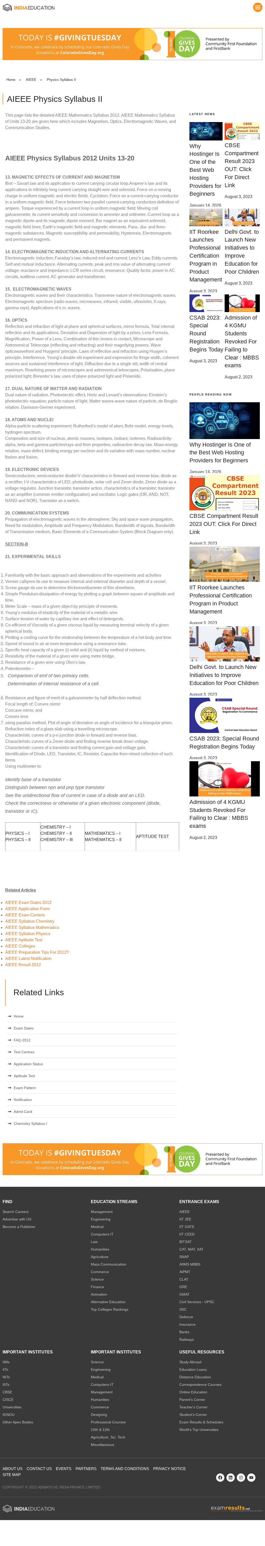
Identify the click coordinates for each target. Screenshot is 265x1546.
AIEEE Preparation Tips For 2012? (37, 952)
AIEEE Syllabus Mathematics (32, 927)
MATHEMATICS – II (103, 839)
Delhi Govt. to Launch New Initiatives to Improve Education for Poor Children (224, 675)
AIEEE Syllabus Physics (27, 933)
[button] (257, 7)
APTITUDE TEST (152, 836)
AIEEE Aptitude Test (23, 940)
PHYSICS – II (18, 839)
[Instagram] (241, 1477)
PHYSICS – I (17, 833)
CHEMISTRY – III (56, 839)
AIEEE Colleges (20, 946)
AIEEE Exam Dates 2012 (28, 902)
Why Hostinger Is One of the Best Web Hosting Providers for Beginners (205, 170)
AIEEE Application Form (28, 909)
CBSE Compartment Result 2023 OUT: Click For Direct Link (223, 524)
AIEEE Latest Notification (28, 958)
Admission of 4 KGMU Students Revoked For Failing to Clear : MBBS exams (242, 341)
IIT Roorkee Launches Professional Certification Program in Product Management (205, 256)
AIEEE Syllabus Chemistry (29, 921)
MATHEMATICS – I (102, 833)
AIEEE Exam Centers (25, 915)
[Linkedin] (230, 1477)
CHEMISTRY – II (56, 833)
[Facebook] (220, 1477)
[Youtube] (251, 1477)
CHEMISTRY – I (55, 827)
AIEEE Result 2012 (23, 965)
